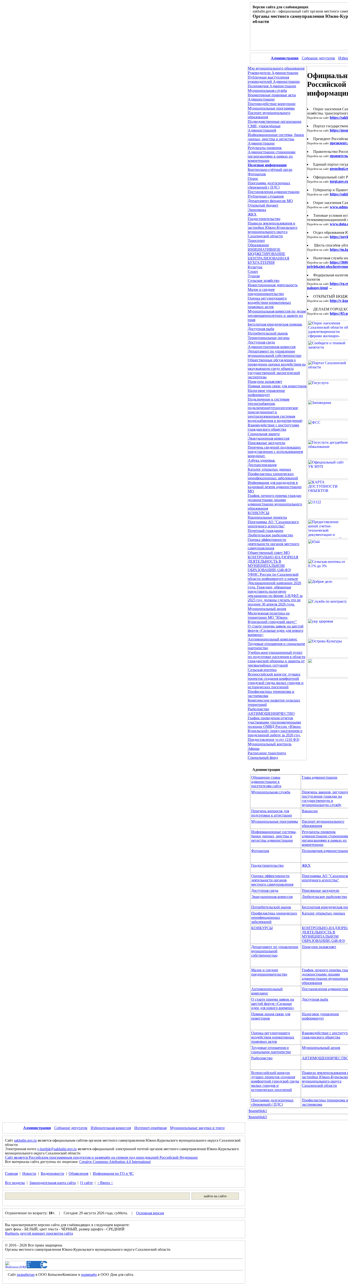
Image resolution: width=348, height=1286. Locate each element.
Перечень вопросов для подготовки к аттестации (271, 813)
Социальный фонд (263, 758)
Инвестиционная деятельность (273, 285)
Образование (258, 245)
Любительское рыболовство (270, 535)
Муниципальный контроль (269, 744)
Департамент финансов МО (270, 201)
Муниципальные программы (271, 108)
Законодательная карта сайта (52, 1183)
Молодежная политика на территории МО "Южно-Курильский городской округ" (272, 617)
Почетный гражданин (265, 531)
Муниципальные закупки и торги (197, 1128)
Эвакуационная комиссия (268, 438)
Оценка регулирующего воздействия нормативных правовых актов (269, 302)
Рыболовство (258, 709)
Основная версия (150, 1213)
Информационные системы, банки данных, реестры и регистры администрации (274, 836)
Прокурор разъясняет (265, 382)
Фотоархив (257, 174)
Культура (255, 267)
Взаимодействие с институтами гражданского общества (273, 427)
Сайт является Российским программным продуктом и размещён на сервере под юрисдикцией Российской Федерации (101, 1157)
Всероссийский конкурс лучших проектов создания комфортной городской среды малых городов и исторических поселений (275, 680)
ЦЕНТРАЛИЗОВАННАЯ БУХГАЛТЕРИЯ (268, 260)
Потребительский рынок (268, 333)
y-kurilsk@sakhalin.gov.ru (57, 1149)
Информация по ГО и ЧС (113, 1173)
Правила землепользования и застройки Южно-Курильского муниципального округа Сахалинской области (272, 229)
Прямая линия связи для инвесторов (277, 386)
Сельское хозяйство (263, 280)
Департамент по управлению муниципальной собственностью (274, 353)
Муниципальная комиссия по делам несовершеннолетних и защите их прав (277, 315)
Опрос (253, 179)
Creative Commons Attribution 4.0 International (115, 1162)
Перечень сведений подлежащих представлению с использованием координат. (275, 451)
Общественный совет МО (269, 553)
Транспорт (256, 241)
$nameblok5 (258, 1117)
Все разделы (15, 1183)
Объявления (78, 1173)
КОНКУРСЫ (258, 513)
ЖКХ (252, 214)
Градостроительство (264, 219)
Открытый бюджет (263, 205)
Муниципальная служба (267, 90)
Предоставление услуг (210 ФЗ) (273, 740)
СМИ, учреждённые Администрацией (264, 128)
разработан (26, 1275)
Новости (29, 1173)
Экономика (257, 210)
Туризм (254, 276)
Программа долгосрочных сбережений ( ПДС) (269, 185)
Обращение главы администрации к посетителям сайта (266, 781)
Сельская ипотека (262, 670)
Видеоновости (52, 1173)
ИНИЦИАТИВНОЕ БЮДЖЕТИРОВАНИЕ (266, 251)
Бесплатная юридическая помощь (275, 324)
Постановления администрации (273, 192)
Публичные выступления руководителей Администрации (274, 79)
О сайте (86, 1183)
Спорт (253, 272)
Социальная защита (264, 434)
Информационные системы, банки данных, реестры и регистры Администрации (276, 139)
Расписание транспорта (267, 753)
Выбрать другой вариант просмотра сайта (39, 1233)
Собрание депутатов (318, 58)
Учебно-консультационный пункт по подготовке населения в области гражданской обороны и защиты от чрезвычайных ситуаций (276, 658)
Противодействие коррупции (271, 104)
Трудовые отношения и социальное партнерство (271, 1050)
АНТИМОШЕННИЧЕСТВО (271, 713)
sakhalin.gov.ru (25, 1140)
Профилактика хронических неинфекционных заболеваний (273, 476)
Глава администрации (319, 777)
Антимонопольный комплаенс (272, 639)
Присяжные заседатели (266, 443)
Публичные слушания (266, 196)
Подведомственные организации (274, 121)
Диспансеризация (262, 465)
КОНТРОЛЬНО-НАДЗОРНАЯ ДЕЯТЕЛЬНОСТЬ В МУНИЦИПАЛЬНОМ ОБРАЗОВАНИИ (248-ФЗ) (273, 563)
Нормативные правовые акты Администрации (272, 97)
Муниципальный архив (267, 609)
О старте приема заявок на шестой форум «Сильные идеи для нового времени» (275, 630)
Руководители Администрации (273, 73)
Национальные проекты (267, 517)
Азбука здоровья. (261, 460)
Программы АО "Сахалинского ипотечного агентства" (273, 524)
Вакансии (310, 811)
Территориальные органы (269, 338)
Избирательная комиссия (111, 1128)
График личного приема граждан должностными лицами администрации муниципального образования (275, 502)
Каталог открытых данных (269, 469)
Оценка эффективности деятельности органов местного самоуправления (273, 544)
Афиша (253, 749)
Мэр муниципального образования (276, 68)
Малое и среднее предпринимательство (266, 291)
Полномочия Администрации (272, 86)
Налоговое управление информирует (266, 393)
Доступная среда (261, 342)
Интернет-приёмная (150, 1128)
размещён (89, 1275)
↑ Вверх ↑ (105, 1183)
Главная (11, 1173)
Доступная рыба (261, 329)
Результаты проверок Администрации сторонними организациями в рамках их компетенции (271, 154)
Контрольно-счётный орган (270, 170)
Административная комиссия (271, 347)
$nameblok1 (258, 1111)
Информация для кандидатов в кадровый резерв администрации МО (275, 487)
